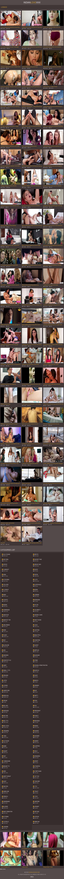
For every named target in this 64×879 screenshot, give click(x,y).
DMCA (32, 876)
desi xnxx (3, 869)
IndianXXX (32, 2)
